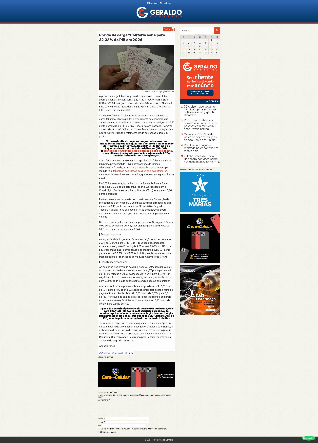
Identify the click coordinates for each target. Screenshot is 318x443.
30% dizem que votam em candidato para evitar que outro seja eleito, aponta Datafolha (200, 111)
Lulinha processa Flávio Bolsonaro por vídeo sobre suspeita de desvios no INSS (202, 159)
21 (206, 49)
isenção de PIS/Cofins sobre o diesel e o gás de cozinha (138, 150)
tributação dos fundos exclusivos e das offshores (140, 170)
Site (99, 425)
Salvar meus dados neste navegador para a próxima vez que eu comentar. (134, 428)
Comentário (104, 400)
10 (183, 46)
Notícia (167, 29)
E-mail (101, 422)
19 (194, 49)
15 (211, 46)
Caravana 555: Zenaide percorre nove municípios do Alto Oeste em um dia (200, 137)
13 (200, 46)
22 (211, 49)
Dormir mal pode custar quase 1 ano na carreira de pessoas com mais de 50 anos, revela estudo (200, 125)
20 (200, 49)
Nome (101, 418)
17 (183, 49)
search (217, 30)
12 (194, 46)
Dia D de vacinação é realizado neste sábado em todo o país (201, 148)
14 (206, 46)
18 (189, 49)
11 (189, 46)
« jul (199, 58)
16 (217, 46)
